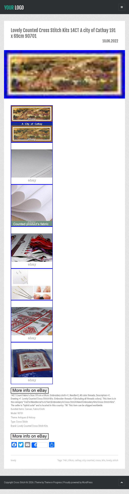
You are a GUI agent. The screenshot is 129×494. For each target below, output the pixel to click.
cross (98, 460)
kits (103, 460)
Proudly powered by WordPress (78, 482)
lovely (13, 460)
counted (90, 460)
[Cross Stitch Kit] (14, 7)
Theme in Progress (53, 482)
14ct (65, 460)
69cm (71, 460)
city (83, 460)
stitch (115, 460)
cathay (78, 460)
